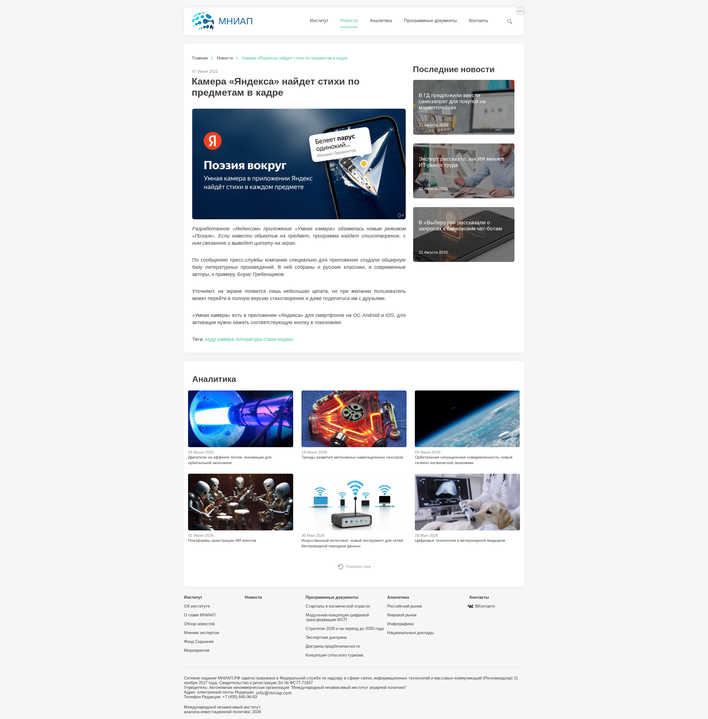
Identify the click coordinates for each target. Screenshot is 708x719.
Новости (349, 20)
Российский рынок (404, 606)
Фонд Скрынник (199, 641)
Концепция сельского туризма (334, 655)
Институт (319, 20)
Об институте (197, 606)
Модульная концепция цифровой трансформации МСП (337, 617)
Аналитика (381, 20)
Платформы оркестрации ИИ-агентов (222, 540)
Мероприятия (196, 650)
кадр (210, 339)
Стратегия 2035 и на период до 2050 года (345, 628)
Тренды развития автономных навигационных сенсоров (352, 457)
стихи (269, 339)
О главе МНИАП (199, 615)
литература (248, 339)
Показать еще (358, 566)
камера (225, 339)
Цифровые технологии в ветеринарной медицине (460, 540)
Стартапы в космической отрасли (338, 606)
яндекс (285, 339)
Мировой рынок (402, 615)
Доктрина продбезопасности (333, 646)
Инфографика (400, 623)
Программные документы (430, 20)
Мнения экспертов (201, 632)
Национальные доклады (410, 632)
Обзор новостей (199, 623)
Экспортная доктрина (326, 637)
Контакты (478, 20)
